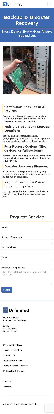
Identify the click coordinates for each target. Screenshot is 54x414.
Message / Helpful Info (13, 267)
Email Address (8, 247)
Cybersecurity (9, 355)
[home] (12, 4)
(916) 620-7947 (9, 329)
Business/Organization (12, 237)
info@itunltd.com (10, 331)
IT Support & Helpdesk (13, 345)
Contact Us (7, 386)
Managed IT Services (12, 350)
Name (4, 227)
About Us (7, 381)
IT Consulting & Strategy (13, 371)
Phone (4, 257)
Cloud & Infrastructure (12, 360)
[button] (48, 4)
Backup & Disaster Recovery (15, 366)
